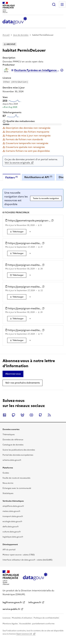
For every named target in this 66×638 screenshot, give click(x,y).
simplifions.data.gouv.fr (13, 506)
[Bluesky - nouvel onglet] (22, 415)
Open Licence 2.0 (24, 633)
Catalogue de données (13, 444)
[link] (16, 231)
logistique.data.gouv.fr (13, 536)
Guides (6, 472)
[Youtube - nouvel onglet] (31, 415)
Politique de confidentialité (46, 617)
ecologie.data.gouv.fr (12, 521)
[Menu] (62, 4)
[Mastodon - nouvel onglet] (13, 415)
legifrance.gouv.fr (12, 602)
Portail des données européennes (18, 455)
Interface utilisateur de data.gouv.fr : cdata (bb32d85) (27, 559)
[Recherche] (54, 4)
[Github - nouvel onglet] (40, 415)
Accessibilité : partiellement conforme (36, 623)
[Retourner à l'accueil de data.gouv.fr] (15, 21)
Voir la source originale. (17, 162)
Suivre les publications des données (19, 449)
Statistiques (8, 493)
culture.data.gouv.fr (12, 531)
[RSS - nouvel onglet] (49, 415)
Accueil (6, 35)
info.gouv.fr (34, 602)
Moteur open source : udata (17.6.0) (19, 554)
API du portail (9, 549)
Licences (6, 617)
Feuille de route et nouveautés (16, 478)
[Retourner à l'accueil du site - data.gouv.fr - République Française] (35, 578)
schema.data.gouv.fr (12, 460)
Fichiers (11, 177)
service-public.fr (11, 609)
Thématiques (9, 434)
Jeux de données (20, 35)
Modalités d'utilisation (22, 617)
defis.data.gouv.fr (11, 526)
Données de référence (13, 439)
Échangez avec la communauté (17, 488)
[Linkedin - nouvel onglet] (4, 415)
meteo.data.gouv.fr (11, 511)
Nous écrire (8, 483)
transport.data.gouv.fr (13, 516)
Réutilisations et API (38, 177)
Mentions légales (10, 623)
